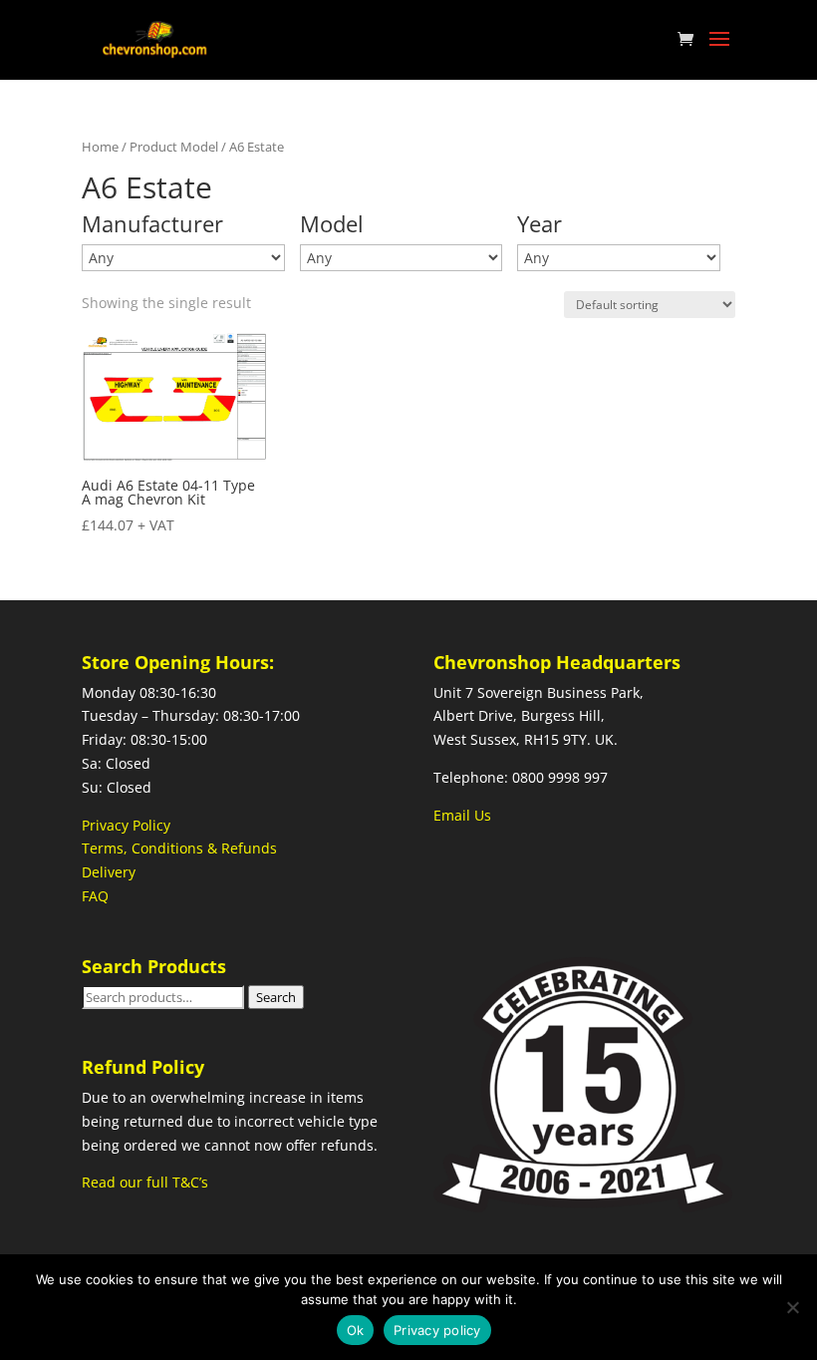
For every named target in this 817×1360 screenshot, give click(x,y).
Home (100, 147)
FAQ (95, 895)
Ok (356, 1330)
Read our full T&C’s (145, 1182)
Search (276, 997)
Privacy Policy (126, 825)
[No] (792, 1307)
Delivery (109, 871)
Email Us (462, 815)
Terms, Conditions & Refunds (179, 848)
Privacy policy (437, 1330)
